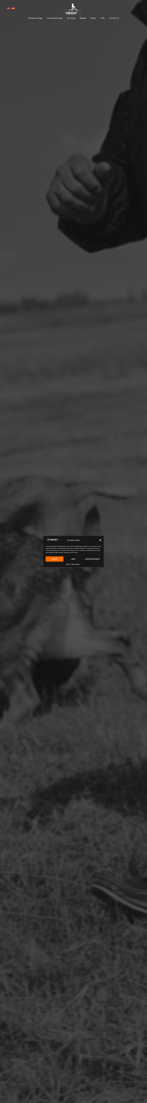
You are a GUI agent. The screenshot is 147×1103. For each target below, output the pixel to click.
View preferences (92, 559)
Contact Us (114, 18)
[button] (100, 540)
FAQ (102, 18)
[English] (9, 9)
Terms (68, 564)
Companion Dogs (54, 18)
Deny (73, 559)
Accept (54, 559)
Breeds (83, 18)
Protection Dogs (35, 18)
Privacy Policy (75, 564)
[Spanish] (13, 9)
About (93, 18)
